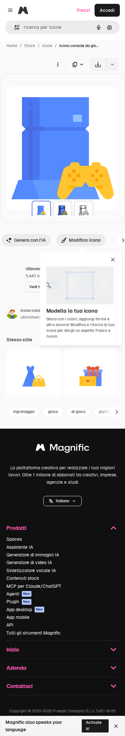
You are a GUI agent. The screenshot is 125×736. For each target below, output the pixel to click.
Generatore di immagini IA (32, 555)
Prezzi (83, 10)
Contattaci (19, 686)
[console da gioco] (41, 210)
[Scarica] (98, 64)
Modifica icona (85, 240)
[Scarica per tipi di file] (78, 64)
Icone (47, 45)
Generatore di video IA (29, 562)
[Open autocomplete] (14, 27)
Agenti (18, 594)
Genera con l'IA (30, 240)
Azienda (16, 667)
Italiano (62, 501)
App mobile (17, 617)
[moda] (34, 376)
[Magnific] (62, 449)
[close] (113, 260)
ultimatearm (32, 317)
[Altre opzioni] (57, 64)
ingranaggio (24, 411)
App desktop (24, 609)
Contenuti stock (22, 578)
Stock (29, 45)
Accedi (107, 10)
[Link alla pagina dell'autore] (12, 314)
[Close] (116, 726)
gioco (53, 411)
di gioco (78, 411)
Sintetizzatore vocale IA (31, 570)
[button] (62, 501)
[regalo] (91, 376)
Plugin (18, 601)
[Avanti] (116, 412)
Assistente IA (19, 547)
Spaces (14, 539)
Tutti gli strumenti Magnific (33, 633)
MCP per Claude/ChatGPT (33, 586)
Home (11, 45)
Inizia (12, 649)
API (9, 625)
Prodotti (16, 527)
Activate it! (94, 725)
